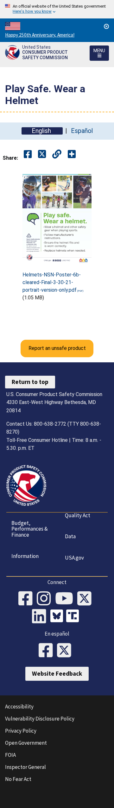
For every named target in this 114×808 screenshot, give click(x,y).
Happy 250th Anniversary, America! (39, 35)
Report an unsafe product (57, 348)
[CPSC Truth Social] (74, 617)
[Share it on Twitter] (42, 154)
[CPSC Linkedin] (41, 617)
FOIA (10, 754)
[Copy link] (71, 154)
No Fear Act (18, 779)
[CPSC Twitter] (86, 599)
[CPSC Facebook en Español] (48, 651)
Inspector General (25, 766)
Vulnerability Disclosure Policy (39, 718)
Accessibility (19, 706)
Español (82, 131)
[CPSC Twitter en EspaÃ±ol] (66, 651)
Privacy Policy (20, 730)
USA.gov (74, 557)
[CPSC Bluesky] (58, 617)
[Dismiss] (106, 26)
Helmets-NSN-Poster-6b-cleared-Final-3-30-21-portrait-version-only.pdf (51, 282)
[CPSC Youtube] (66, 599)
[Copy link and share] (57, 154)
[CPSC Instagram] (46, 599)
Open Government (26, 742)
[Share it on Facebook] (27, 154)
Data (70, 536)
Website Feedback (57, 673)
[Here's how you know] (57, 9)
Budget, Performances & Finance (29, 528)
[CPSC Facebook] (27, 599)
